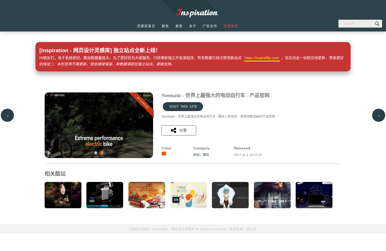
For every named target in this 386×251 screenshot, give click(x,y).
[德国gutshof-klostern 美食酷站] (146, 207)
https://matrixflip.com (262, 58)
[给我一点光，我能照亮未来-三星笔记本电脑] (314, 207)
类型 (179, 26)
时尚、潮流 (201, 155)
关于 (192, 26)
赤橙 (163, 153)
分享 (183, 130)
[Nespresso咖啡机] (104, 207)
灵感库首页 (146, 26)
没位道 (251, 229)
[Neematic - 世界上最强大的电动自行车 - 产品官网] (99, 157)
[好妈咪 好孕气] (188, 207)
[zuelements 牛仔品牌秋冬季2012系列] (272, 207)
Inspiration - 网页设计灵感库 (173, 229)
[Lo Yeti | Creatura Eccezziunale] (230, 207)
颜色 (165, 26)
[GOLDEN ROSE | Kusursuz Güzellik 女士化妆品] (63, 207)
